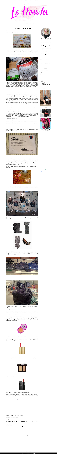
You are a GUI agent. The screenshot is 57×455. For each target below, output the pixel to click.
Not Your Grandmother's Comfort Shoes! (45, 107)
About (26, 0)
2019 (41, 74)
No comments (18, 123)
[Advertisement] (47, 137)
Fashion (36, 0)
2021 (41, 72)
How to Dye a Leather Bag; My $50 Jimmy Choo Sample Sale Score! (45, 130)
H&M (16, 421)
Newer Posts (9, 425)
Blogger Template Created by (28, 453)
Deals (31, 0)
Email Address (45, 66)
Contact (20, 0)
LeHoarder (29, 451)
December (43, 82)
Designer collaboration (10, 421)
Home (15, 0)
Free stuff (14, 421)
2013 (41, 81)
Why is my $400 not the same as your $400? (22, 28)
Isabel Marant (18, 421)
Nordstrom (23, 421)
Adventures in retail (22, 128)
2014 (41, 80)
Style (41, 0)
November (43, 83)
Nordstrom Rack (27, 421)
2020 (41, 73)
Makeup (21, 421)
